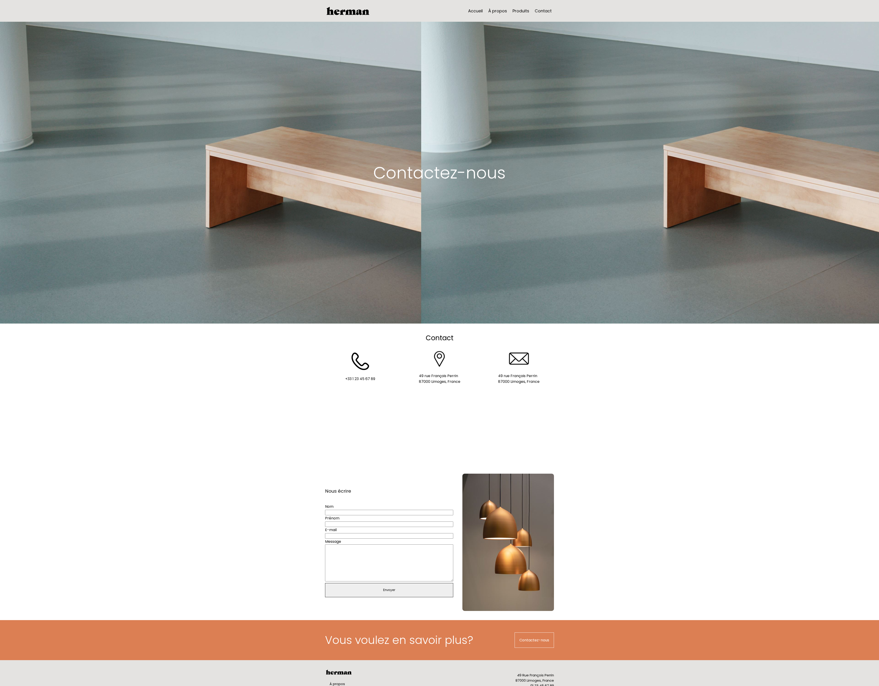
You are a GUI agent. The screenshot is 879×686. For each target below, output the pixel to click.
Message (333, 541)
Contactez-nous (534, 640)
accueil (475, 11)
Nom (329, 506)
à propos (497, 11)
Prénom (332, 518)
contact (543, 11)
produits (521, 11)
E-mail (331, 529)
